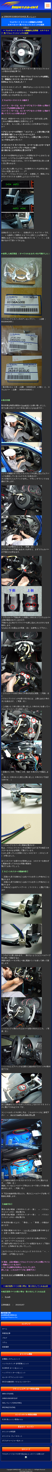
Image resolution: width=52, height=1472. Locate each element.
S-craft (7, 1297)
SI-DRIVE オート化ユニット (12, 1368)
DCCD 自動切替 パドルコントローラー (16, 1382)
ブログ (4, 1338)
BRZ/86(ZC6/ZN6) (8, 1407)
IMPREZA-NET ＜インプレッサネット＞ (23, 1469)
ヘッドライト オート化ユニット (14, 1373)
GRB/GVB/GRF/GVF (10, 1398)
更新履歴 (5, 1347)
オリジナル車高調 (8, 1432)
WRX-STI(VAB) (7, 1394)
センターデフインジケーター (12, 1377)
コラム (4, 1342)
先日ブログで (6, 69)
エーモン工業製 (30, 1230)
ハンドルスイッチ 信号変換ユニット (15, 1364)
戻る (26, 28)
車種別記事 (6, 1333)
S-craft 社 (25, 405)
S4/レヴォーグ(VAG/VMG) (12, 1403)
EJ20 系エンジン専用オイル (12, 1419)
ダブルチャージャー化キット (12, 1441)
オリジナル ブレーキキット (12, 1436)
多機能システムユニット (11, 1359)
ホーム (4, 1329)
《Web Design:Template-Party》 (26, 1471)
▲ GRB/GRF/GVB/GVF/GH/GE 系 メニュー (18, 17)
